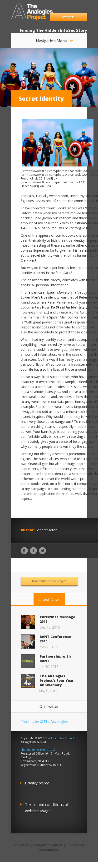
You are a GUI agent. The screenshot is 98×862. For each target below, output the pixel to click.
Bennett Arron (46, 530)
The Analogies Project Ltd (37, 750)
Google (24, 551)
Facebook (33, 551)
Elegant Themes (48, 845)
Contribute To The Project (49, 581)
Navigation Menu (51, 41)
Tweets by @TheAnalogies (44, 721)
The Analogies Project (59, 738)
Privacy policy (37, 783)
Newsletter (68, 17)
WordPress (49, 850)
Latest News (49, 599)
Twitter (42, 551)
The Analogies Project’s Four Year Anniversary (57, 680)
